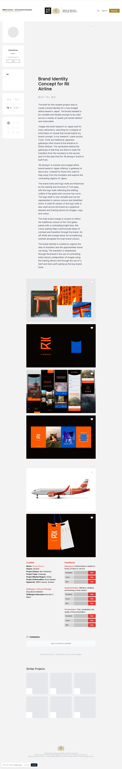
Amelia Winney (38, 566)
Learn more (18, 765)
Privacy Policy (39, 755)
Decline (26, 765)
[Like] (91, 25)
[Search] (98, 10)
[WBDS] (8, 123)
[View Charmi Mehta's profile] (77, 715)
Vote (92, 573)
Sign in (104, 11)
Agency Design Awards (36, 756)
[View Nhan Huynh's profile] (29, 715)
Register (114, 11)
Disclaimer (83, 755)
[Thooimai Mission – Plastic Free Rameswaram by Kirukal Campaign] (61, 683)
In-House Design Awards (52, 756)
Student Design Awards (86, 756)
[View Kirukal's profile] (53, 691)
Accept (34, 765)
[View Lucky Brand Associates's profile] (29, 691)
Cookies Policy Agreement (53, 755)
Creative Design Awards (69, 756)
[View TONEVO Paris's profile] (53, 715)
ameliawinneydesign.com (13, 57)
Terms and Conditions (71, 755)
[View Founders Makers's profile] (77, 691)
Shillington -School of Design (38, 589)
